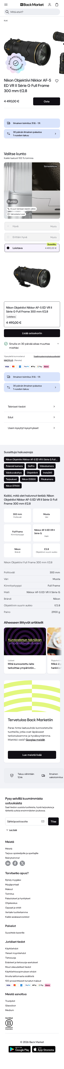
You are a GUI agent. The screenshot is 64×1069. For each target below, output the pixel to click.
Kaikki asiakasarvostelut (17, 916)
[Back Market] (32, 4)
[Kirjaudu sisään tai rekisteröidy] (49, 4)
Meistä (8, 848)
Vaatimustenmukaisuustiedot (47, 356)
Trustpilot (10, 1000)
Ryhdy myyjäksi (13, 879)
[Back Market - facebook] (15, 863)
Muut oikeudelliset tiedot (18, 966)
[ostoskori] (56, 4)
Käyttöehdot (11, 948)
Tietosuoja (10, 957)
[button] (15, 63)
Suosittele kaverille (14, 932)
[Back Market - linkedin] (8, 863)
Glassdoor (10, 1005)
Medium (9, 1010)
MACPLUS (8, 360)
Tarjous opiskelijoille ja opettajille (21, 853)
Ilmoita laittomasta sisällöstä (19, 976)
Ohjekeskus (11, 903)
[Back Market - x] (22, 863)
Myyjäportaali (12, 884)
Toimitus (9, 893)
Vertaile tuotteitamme (16, 912)
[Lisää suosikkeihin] (56, 81)
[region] (32, 651)
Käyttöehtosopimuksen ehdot (20, 971)
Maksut (9, 889)
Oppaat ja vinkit (13, 907)
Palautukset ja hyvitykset (17, 898)
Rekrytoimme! (12, 857)
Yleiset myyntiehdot (15, 953)
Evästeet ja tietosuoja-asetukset (21, 962)
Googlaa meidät (35, 739)
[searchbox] (35, 12)
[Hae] (7, 12)
